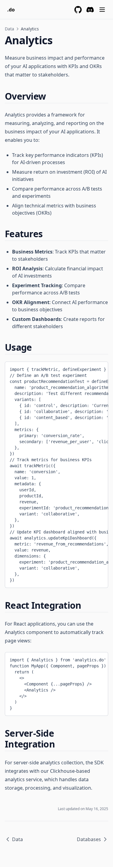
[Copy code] (99, 368)
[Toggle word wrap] (89, 368)
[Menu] (102, 9)
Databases (89, 839)
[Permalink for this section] (51, 96)
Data (9, 29)
